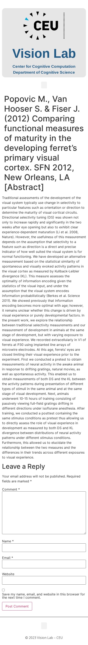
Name (8, 541)
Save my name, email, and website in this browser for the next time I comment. (43, 596)
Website (8, 574)
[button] (44, 85)
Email (7, 557)
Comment (11, 489)
